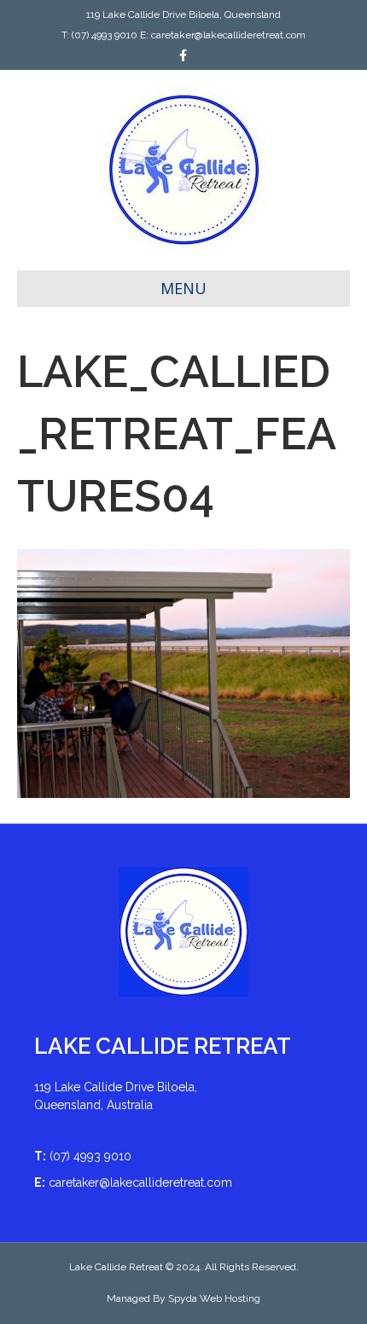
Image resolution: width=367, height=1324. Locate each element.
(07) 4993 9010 (104, 35)
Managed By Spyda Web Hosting (183, 1298)
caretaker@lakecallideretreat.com (228, 35)
